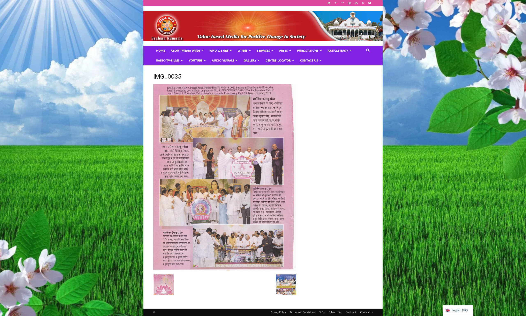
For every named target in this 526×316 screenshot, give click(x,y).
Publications (307, 50)
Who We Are (218, 50)
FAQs (322, 312)
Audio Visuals (223, 60)
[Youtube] (370, 3)
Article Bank (338, 50)
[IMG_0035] (224, 270)
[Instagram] (349, 3)
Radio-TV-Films (168, 60)
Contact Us (309, 60)
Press (283, 50)
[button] (368, 51)
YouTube (196, 60)
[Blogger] (329, 3)
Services (263, 50)
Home (160, 50)
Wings (243, 50)
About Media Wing (185, 50)
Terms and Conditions (302, 312)
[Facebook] (336, 3)
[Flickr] (342, 3)
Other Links (335, 312)
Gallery (250, 60)
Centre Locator (278, 60)
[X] (363, 3)
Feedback (350, 312)
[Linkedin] (356, 3)
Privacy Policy (278, 312)
